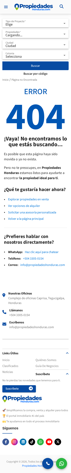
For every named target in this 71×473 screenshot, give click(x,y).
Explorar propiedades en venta (28, 199)
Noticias (7, 372)
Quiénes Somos (46, 360)
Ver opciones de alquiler (24, 206)
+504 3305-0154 (33, 258)
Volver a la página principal (26, 219)
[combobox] (35, 24)
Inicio (5, 80)
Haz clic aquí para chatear (42, 252)
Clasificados (10, 366)
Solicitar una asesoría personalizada (32, 212)
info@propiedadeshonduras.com (42, 265)
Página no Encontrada (24, 80)
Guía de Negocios (47, 366)
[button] (35, 359)
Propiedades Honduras (35, 466)
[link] (61, 7)
